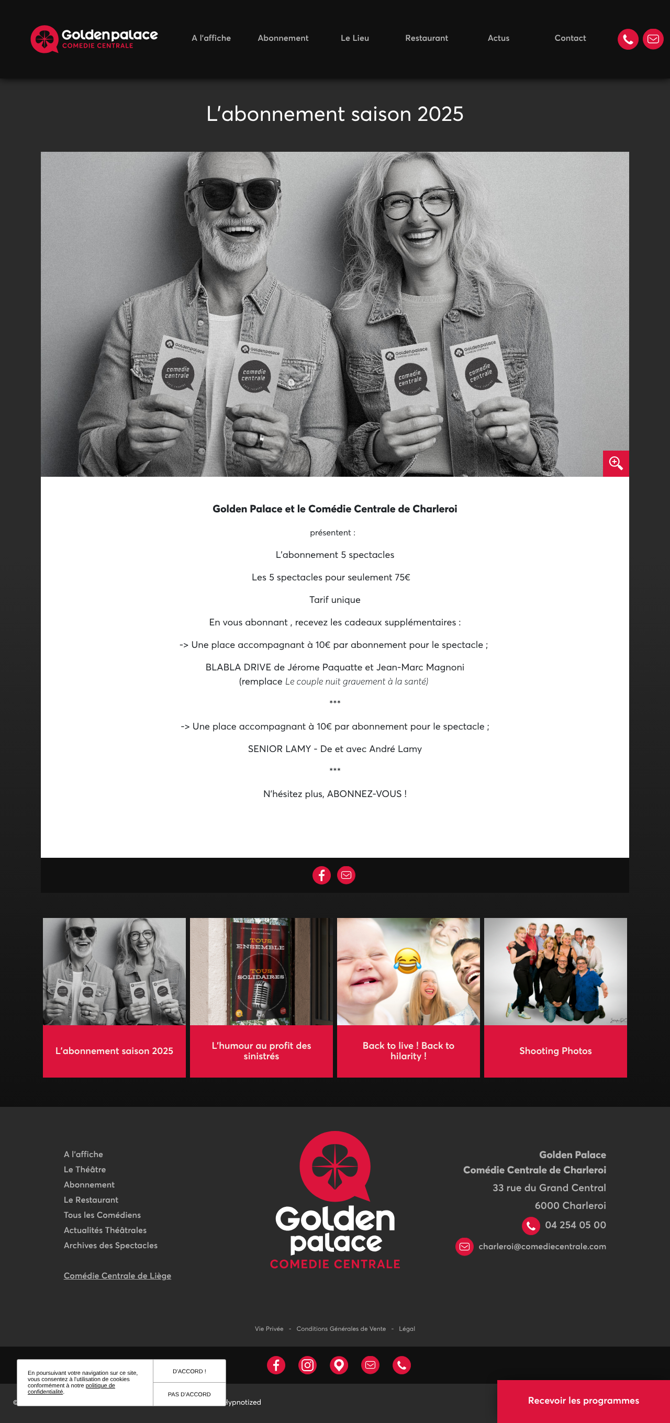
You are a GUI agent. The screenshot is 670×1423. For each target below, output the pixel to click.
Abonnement (283, 39)
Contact (570, 39)
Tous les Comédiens (102, 1216)
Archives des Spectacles (111, 1246)
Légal (407, 1329)
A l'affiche (211, 39)
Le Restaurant (91, 1200)
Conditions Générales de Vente (341, 1329)
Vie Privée (269, 1329)
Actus (499, 39)
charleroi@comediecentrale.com (541, 1247)
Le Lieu (355, 39)
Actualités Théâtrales (105, 1231)
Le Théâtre (85, 1170)
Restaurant (426, 39)
